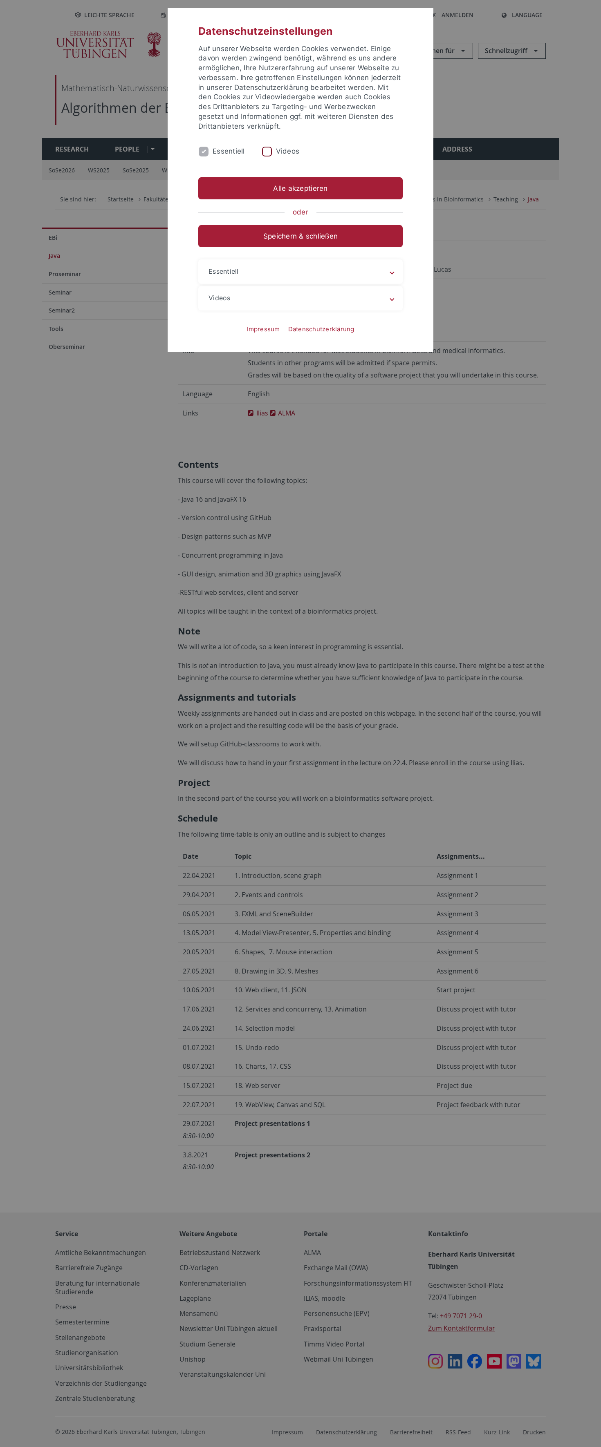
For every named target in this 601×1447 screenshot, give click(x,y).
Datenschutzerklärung (321, 329)
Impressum (263, 329)
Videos (288, 151)
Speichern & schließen (300, 236)
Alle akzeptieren (300, 188)
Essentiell (229, 151)
